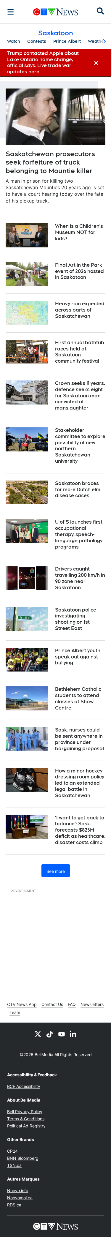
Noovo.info (17, 1190)
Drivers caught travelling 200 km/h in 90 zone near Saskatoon (80, 578)
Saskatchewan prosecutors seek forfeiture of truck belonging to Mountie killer (50, 162)
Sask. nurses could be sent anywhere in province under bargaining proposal (79, 739)
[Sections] (11, 12)
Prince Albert (67, 41)
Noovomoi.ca (20, 1197)
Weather (97, 41)
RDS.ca (14, 1204)
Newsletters (92, 1004)
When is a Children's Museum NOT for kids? (79, 232)
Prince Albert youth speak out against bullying (77, 657)
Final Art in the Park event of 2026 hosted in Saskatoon (79, 271)
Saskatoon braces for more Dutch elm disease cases (77, 490)
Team (14, 1012)
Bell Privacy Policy (24, 1111)
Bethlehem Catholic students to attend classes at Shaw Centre (78, 698)
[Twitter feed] (37, 1033)
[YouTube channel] (61, 1033)
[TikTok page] (49, 1033)
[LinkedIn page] (73, 1033)
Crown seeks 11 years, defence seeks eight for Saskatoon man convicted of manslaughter (80, 395)
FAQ (72, 1004)
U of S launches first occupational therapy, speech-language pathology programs (78, 534)
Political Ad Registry (26, 1125)
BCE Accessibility (23, 1086)
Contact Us (52, 1004)
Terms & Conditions (25, 1118)
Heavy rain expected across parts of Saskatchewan (79, 310)
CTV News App (22, 1004)
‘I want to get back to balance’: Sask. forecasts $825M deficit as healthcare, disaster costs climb (80, 830)
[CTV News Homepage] (55, 11)
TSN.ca (14, 1165)
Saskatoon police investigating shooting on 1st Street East (75, 619)
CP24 (12, 1151)
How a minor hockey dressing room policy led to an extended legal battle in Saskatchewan (79, 783)
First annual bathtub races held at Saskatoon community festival (79, 352)
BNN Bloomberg (22, 1158)
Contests (36, 41)
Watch (13, 41)
